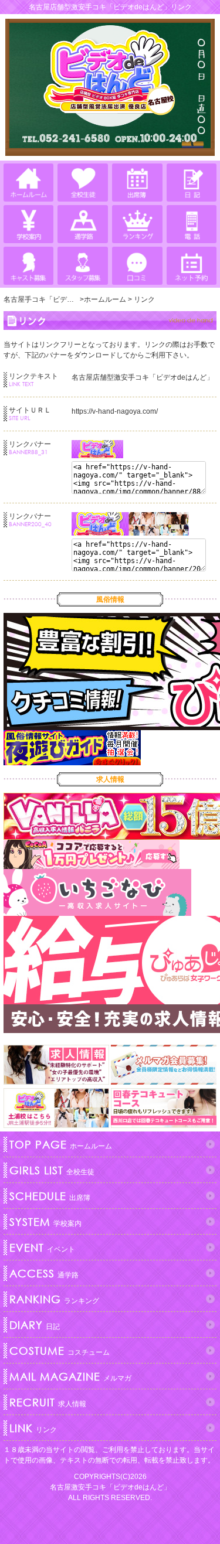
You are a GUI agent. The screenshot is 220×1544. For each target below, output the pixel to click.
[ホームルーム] (28, 182)
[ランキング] (137, 224)
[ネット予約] (191, 266)
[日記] (191, 182)
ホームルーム (60, 1144)
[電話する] (191, 224)
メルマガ (70, 1376)
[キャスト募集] (28, 266)
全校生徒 (51, 1170)
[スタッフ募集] (82, 266)
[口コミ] (137, 266)
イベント (42, 1247)
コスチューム (59, 1350)
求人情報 (47, 1402)
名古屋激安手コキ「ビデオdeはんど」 (110, 1487)
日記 (34, 1324)
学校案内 (45, 1221)
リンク (33, 1428)
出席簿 (49, 1195)
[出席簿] (137, 182)
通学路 (44, 1273)
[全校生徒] (82, 182)
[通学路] (82, 224)
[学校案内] (28, 224)
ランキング (54, 1299)
